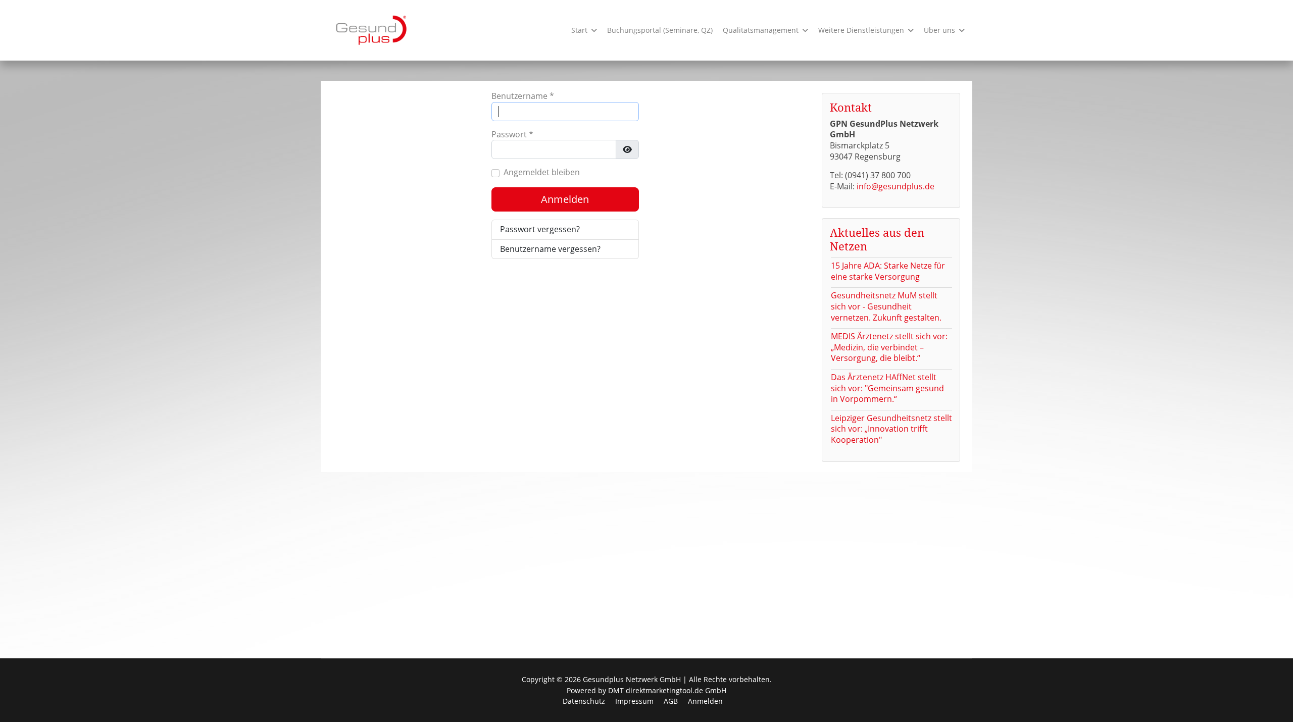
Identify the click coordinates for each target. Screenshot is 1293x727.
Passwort (512, 134)
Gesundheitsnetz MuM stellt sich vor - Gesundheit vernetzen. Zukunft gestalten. (886, 306)
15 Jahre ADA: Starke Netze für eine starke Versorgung (888, 271)
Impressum (634, 701)
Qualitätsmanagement (761, 30)
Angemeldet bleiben (542, 172)
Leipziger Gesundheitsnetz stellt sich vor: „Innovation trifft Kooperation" (891, 428)
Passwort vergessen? (540, 229)
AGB (671, 701)
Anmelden (565, 199)
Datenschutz (584, 701)
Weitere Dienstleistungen (861, 30)
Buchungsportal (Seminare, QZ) (660, 30)
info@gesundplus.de (895, 186)
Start (579, 30)
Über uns (939, 30)
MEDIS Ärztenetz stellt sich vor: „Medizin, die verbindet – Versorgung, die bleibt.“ (889, 347)
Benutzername (522, 96)
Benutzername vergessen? (550, 248)
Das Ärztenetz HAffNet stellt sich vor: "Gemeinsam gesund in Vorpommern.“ (887, 388)
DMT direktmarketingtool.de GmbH (667, 690)
